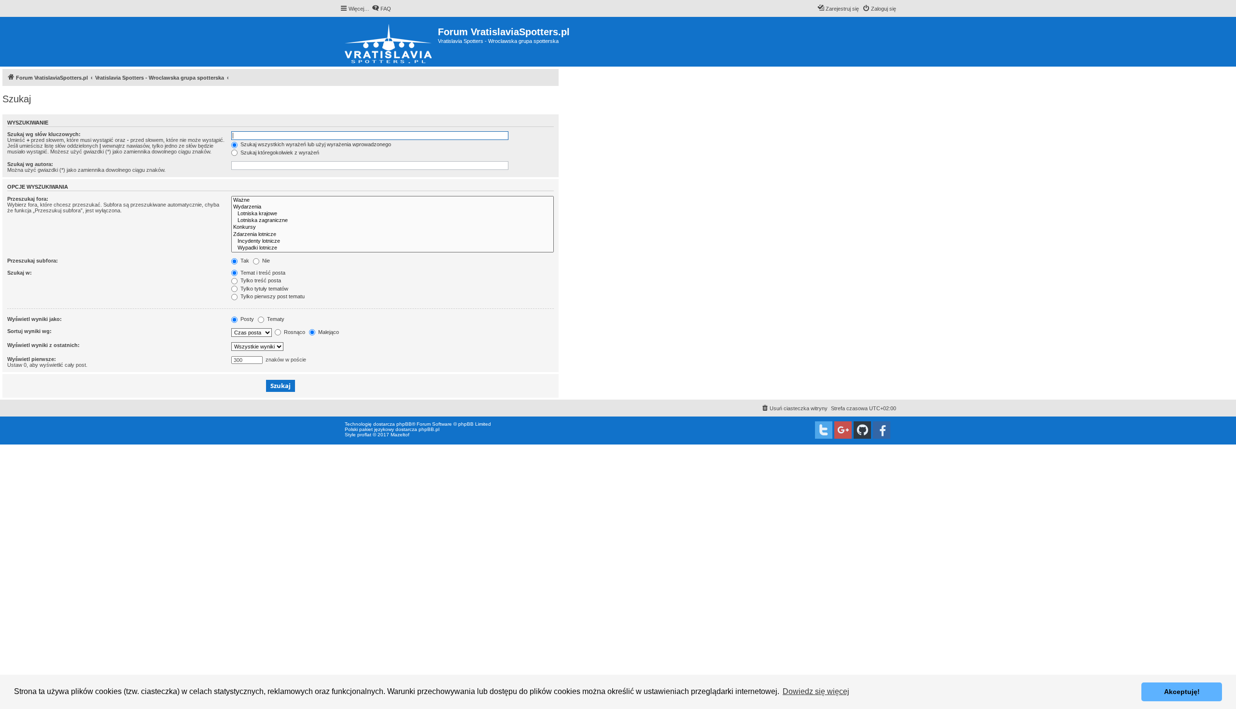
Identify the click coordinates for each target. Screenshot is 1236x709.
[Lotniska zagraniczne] (392, 220)
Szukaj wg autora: (30, 164)
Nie (265, 261)
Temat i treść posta (262, 273)
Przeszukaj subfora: (32, 261)
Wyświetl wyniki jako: (34, 319)
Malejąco (328, 332)
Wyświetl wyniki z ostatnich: (43, 345)
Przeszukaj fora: (27, 199)
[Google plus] (843, 430)
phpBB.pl (429, 429)
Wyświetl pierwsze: (31, 359)
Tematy (275, 319)
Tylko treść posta (260, 280)
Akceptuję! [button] (1182, 691)
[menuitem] (381, 8)
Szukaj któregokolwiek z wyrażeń (279, 152)
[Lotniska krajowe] (392, 213)
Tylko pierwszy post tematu (272, 296)
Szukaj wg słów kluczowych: (44, 134)
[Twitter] (823, 430)
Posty (246, 319)
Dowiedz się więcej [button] (816, 691)
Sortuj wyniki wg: (29, 331)
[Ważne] (392, 200)
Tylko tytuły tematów (263, 289)
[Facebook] (881, 430)
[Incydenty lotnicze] (392, 241)
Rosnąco (293, 332)
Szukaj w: (19, 273)
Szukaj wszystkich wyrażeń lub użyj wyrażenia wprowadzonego (315, 144)
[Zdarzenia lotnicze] (392, 234)
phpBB (404, 424)
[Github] (862, 430)
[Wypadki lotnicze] (392, 248)
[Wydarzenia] (392, 207)
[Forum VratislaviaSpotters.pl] (389, 41)
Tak (244, 261)
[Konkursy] (392, 227)
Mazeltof (400, 434)
